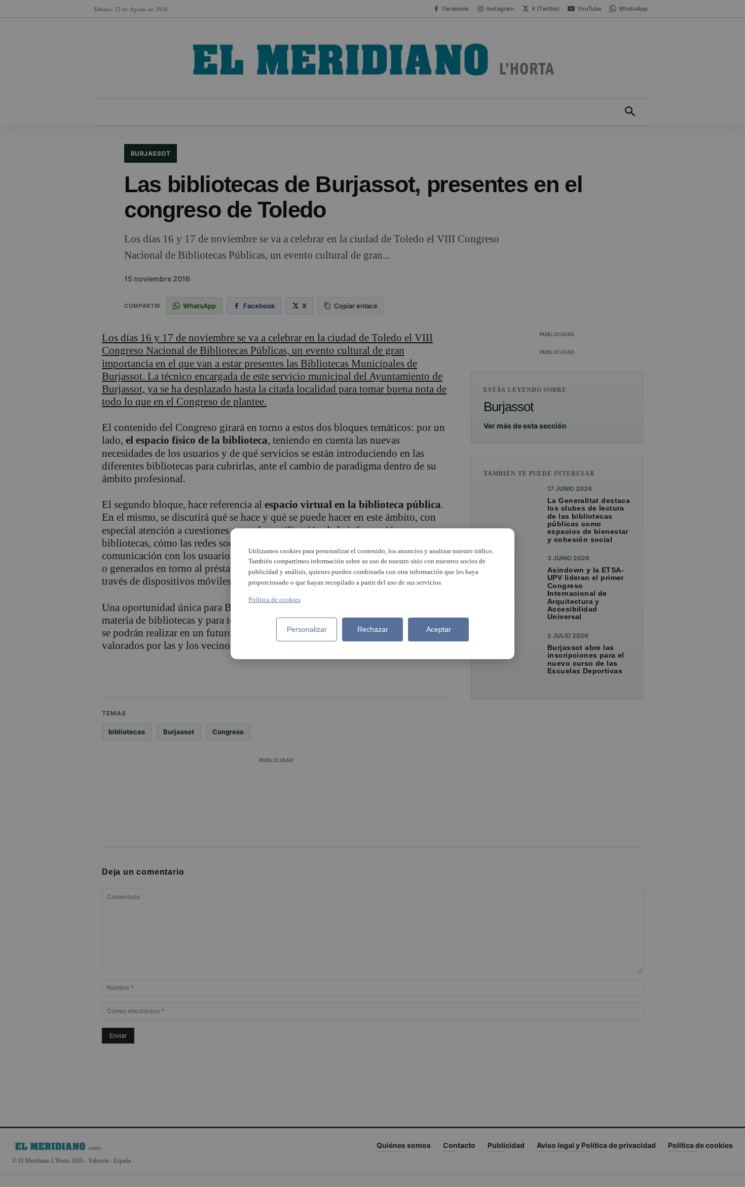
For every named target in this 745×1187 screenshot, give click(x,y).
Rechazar (372, 629)
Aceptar (438, 629)
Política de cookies (274, 599)
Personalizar (307, 629)
